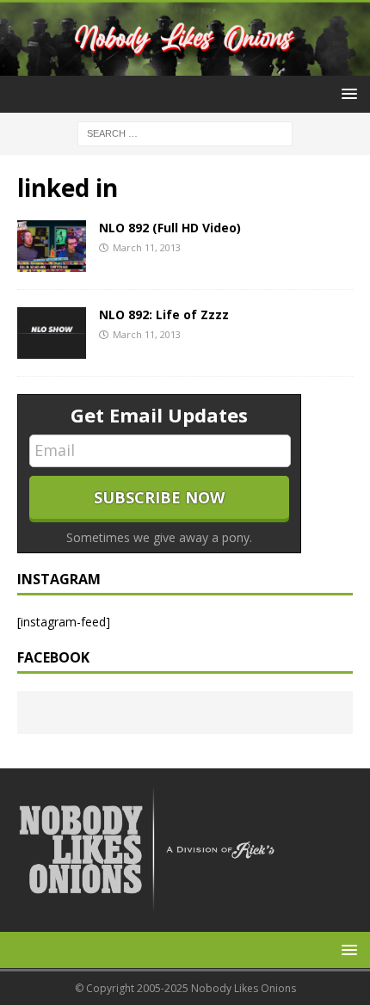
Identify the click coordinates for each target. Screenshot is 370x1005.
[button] (346, 93)
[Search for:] (185, 132)
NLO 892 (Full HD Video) (170, 227)
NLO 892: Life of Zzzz (164, 314)
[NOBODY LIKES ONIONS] (185, 65)
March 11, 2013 (147, 247)
